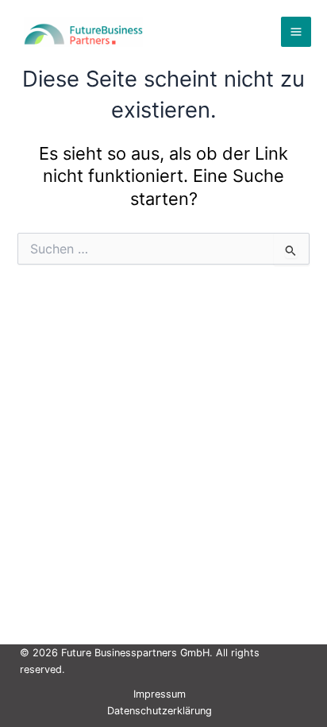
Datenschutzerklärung (159, 711)
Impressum (159, 694)
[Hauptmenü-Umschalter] (296, 32)
